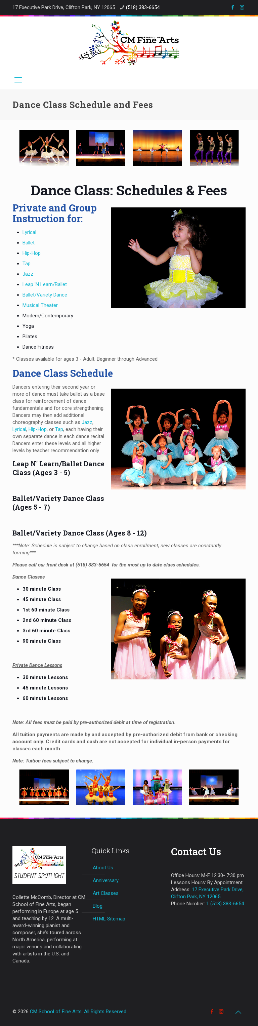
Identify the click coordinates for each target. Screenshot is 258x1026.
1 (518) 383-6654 (225, 904)
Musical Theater (40, 305)
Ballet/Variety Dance (45, 295)
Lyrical (29, 232)
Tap (27, 264)
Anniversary (106, 880)
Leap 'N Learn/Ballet (45, 284)
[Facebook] (232, 7)
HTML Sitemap (109, 919)
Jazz (28, 274)
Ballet (29, 243)
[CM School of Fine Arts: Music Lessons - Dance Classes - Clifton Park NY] (129, 43)
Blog (97, 906)
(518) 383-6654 (143, 7)
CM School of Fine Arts (56, 1012)
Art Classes (106, 893)
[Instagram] (242, 7)
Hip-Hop (32, 253)
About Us (103, 868)
